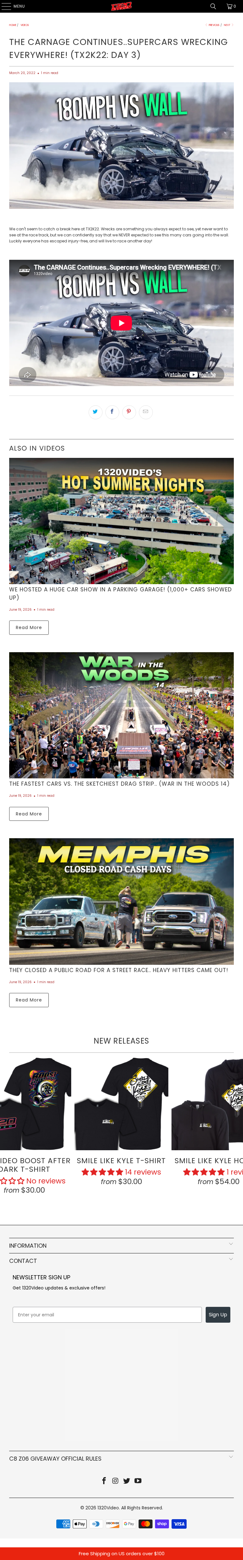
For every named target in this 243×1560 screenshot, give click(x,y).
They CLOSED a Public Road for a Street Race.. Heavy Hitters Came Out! (118, 970)
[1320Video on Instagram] (115, 1481)
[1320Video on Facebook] (104, 1481)
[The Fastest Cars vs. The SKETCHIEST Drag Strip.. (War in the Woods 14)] (121, 715)
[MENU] (3, 6)
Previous (213, 25)
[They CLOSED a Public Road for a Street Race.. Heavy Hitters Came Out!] (121, 901)
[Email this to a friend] (146, 412)
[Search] (213, 6)
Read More (29, 627)
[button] (102, 1172)
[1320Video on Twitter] (127, 1481)
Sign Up (218, 1314)
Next (227, 25)
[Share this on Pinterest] (129, 412)
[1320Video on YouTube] (138, 1481)
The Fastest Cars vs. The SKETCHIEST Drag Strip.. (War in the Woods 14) (119, 784)
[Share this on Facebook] (112, 412)
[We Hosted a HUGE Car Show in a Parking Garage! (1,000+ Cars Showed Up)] (121, 521)
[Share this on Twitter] (96, 412)
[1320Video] (121, 6)
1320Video (108, 1508)
